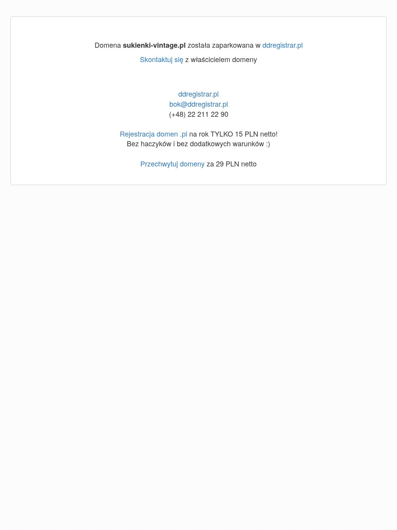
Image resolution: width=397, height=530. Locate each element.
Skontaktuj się (161, 59)
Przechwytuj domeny (172, 163)
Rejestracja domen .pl (153, 133)
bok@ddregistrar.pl (198, 104)
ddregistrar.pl (282, 45)
